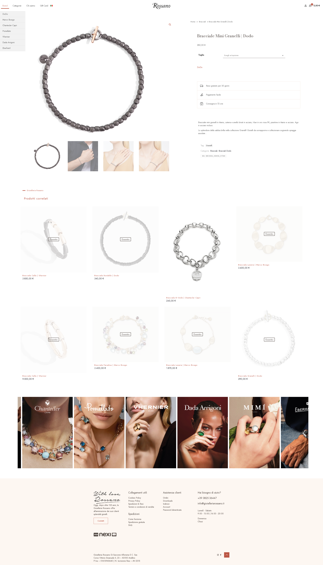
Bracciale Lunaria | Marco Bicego (253, 264)
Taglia (201, 54)
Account (166, 506)
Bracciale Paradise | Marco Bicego (110, 365)
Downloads (168, 500)
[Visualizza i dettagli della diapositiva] (49, 432)
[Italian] (52, 5)
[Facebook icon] (221, 555)
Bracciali (202, 21)
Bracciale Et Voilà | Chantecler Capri (183, 297)
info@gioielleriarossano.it (211, 503)
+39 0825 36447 (207, 498)
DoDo (199, 67)
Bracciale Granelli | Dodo (250, 376)
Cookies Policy (134, 497)
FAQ (130, 525)
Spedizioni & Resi (135, 503)
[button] (170, 24)
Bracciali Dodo (225, 150)
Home (193, 21)
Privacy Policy (134, 500)
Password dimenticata (172, 509)
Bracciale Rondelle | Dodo (106, 275)
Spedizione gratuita (136, 522)
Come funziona (134, 519)
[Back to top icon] (226, 555)
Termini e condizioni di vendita (141, 506)
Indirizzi (166, 503)
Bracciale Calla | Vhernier (34, 275)
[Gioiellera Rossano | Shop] (161, 5)
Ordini (165, 497)
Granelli (209, 145)
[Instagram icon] (218, 555)
